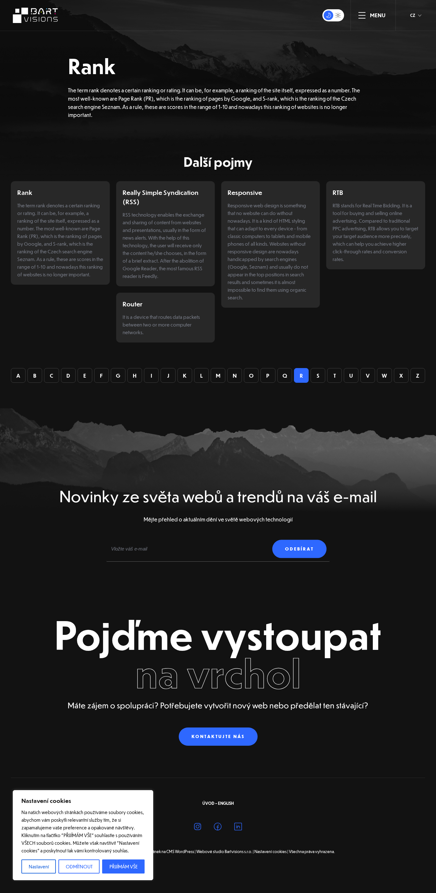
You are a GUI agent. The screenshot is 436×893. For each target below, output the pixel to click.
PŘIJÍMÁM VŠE (123, 866)
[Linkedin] (238, 828)
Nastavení (39, 866)
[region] (83, 835)
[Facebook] (218, 828)
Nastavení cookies (270, 851)
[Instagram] (197, 827)
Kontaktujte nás (218, 736)
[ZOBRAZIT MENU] (362, 15)
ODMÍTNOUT (79, 866)
